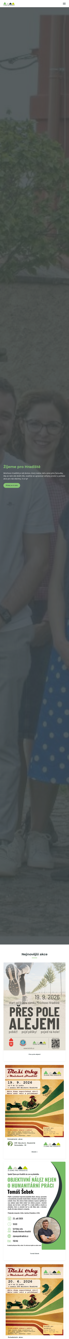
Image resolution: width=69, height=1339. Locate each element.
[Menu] (64, 4)
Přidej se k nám (12, 485)
